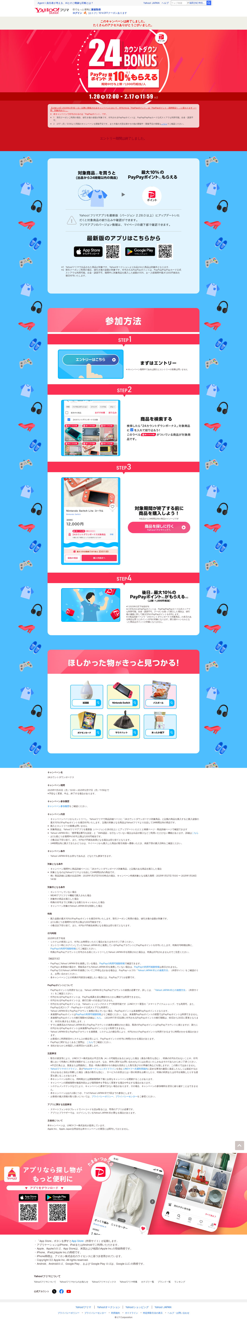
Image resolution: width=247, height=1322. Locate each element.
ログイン (77, 12)
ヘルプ (165, 2)
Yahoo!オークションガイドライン (99, 1068)
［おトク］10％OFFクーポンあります (107, 12)
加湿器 (86, 694)
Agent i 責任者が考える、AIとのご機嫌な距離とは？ (65, 2)
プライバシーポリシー (102, 1096)
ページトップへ (239, 1145)
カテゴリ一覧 (147, 1281)
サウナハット (123, 724)
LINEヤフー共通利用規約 (135, 1068)
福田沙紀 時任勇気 (197, 2)
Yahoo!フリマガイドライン (63, 1068)
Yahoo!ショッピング (137, 1307)
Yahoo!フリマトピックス (104, 1281)
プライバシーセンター (126, 1096)
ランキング (179, 1281)
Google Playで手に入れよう (140, 251)
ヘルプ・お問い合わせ (178, 1313)
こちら (164, 124)
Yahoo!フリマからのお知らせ (74, 1281)
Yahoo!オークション (108, 1307)
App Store (78, 1240)
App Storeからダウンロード (88, 251)
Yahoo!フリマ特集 (128, 1281)
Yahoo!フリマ (83, 1307)
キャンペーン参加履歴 (58, 806)
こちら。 (99, 1017)
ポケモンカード (86, 724)
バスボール (160, 694)
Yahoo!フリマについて (45, 1281)
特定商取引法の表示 (153, 1313)
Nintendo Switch (123, 694)
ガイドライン (131, 1313)
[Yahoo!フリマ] (52, 9)
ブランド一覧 (164, 1281)
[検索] (208, 3)
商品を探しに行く (159, 531)
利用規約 (115, 1313)
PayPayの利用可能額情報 (63, 948)
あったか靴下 (160, 724)
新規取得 (96, 9)
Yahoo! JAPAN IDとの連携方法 (153, 970)
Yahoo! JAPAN (151, 2)
